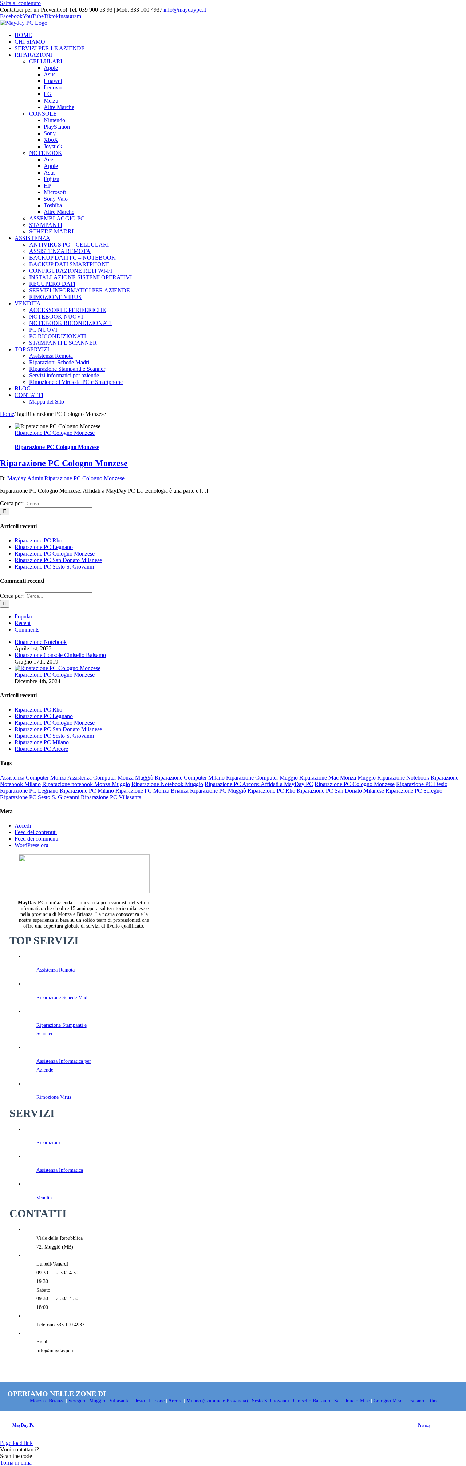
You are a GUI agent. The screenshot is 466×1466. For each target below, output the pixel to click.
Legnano (415, 1400)
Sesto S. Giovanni (270, 1400)
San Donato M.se (352, 1400)
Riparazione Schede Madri (63, 997)
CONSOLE (43, 114)
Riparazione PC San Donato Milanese (58, 560)
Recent (23, 623)
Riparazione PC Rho (38, 540)
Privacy (424, 1425)
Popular (23, 616)
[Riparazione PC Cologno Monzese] (57, 668)
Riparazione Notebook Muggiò (167, 784)
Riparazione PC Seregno (414, 791)
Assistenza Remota (55, 970)
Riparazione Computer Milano (190, 777)
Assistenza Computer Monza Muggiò (110, 777)
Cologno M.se (388, 1400)
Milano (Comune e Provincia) (217, 1400)
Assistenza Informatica (59, 1170)
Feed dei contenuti (36, 832)
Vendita (44, 1198)
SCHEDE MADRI (51, 231)
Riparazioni (48, 1142)
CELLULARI (45, 61)
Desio (139, 1400)
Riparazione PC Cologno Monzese (55, 433)
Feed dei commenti (36, 839)
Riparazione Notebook (41, 642)
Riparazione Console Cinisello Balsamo (60, 655)
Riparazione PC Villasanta (111, 797)
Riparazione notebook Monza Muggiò (86, 784)
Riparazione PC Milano (42, 742)
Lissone (157, 1400)
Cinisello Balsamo (311, 1400)
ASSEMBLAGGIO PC (56, 218)
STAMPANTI (45, 225)
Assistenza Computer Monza (33, 777)
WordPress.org (31, 845)
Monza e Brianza (47, 1400)
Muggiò (97, 1400)
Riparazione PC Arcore (41, 749)
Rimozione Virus (53, 1097)
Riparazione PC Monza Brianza (152, 791)
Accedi (23, 825)
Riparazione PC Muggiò (218, 791)
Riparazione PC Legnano (44, 547)
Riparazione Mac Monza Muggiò (337, 777)
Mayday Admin (25, 478)
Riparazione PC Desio (421, 784)
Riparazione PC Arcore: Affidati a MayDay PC (259, 784)
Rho (432, 1400)
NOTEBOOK (45, 153)
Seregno (76, 1400)
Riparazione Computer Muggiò (262, 777)
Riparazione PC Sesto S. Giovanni (54, 567)
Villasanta (119, 1400)
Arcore (174, 1400)
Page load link (16, 1443)
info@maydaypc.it (184, 10)
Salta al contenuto (20, 3)
